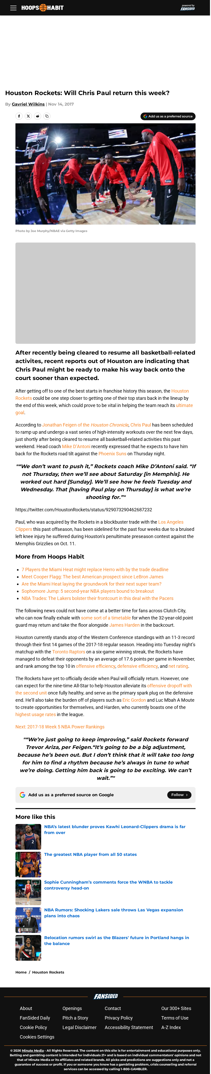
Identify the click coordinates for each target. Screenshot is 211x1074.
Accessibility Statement (129, 1027)
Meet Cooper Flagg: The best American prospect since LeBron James (92, 576)
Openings (72, 1008)
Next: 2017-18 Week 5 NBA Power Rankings (59, 726)
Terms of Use (175, 1018)
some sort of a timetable (106, 618)
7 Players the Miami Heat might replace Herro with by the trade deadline (95, 569)
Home (21, 972)
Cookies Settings (37, 1037)
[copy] (46, 116)
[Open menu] (13, 8)
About (26, 1008)
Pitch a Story (75, 1018)
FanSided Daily (35, 1018)
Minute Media (33, 1050)
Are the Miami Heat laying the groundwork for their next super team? (92, 584)
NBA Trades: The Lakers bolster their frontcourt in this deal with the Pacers (97, 598)
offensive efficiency (95, 666)
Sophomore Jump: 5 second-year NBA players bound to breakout (88, 591)
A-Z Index (171, 1027)
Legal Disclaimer (79, 1027)
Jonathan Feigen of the (85, 425)
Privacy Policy (119, 1018)
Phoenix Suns (112, 453)
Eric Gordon (134, 700)
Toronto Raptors (68, 651)
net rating (178, 666)
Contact (113, 1008)
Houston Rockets (48, 972)
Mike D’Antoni (76, 446)
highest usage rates (35, 714)
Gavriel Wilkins (28, 104)
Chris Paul (140, 425)
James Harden (124, 625)
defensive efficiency (137, 666)
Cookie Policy (33, 1027)
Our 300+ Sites (176, 1008)
